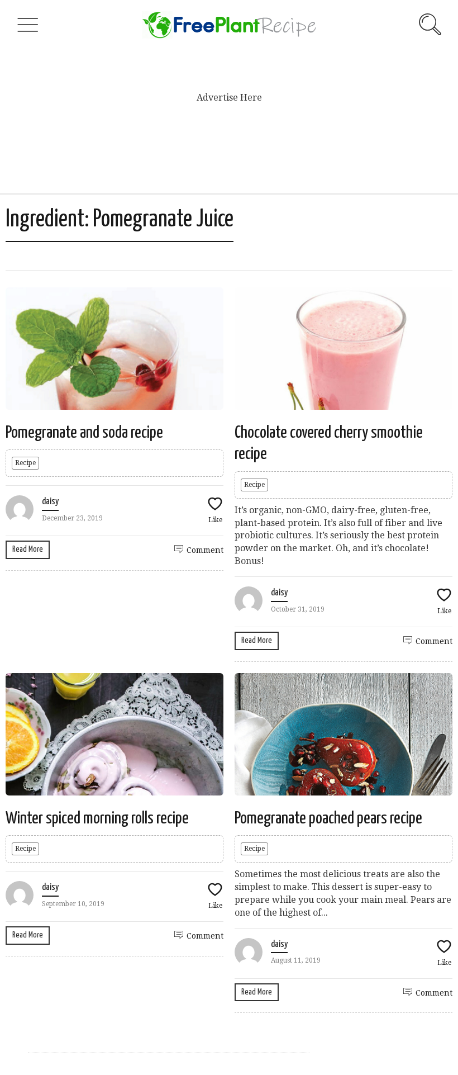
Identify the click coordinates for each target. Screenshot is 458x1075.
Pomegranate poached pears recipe (328, 818)
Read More (27, 549)
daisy (50, 501)
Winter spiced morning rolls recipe (97, 818)
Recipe (25, 463)
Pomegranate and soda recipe (84, 432)
